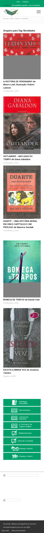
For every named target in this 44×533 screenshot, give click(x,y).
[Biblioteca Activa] (22, 433)
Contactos (25, 1)
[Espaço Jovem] (22, 456)
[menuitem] (18, 1)
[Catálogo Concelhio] (22, 402)
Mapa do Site (5, 530)
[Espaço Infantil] (22, 448)
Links (18, 1)
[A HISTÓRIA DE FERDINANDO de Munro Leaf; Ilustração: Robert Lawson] (22, 56)
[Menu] (37, 11)
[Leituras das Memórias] (22, 417)
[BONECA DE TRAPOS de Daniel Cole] (22, 268)
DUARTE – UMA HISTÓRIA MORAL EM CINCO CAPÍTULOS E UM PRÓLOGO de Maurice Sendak (20, 224)
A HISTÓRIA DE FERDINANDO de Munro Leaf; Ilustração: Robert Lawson (19, 84)
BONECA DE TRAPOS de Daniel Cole (21, 299)
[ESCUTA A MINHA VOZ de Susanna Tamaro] (22, 337)
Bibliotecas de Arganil (18, 524)
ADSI (28, 527)
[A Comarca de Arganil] (22, 425)
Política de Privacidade (18, 530)
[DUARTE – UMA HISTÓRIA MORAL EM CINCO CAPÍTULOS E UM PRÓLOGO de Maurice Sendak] (22, 192)
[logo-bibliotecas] (18, 11)
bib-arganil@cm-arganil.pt (20, 5)
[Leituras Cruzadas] (22, 441)
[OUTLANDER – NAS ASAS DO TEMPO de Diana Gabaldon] (22, 125)
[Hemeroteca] (22, 410)
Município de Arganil (9, 527)
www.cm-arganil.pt (34, 5)
